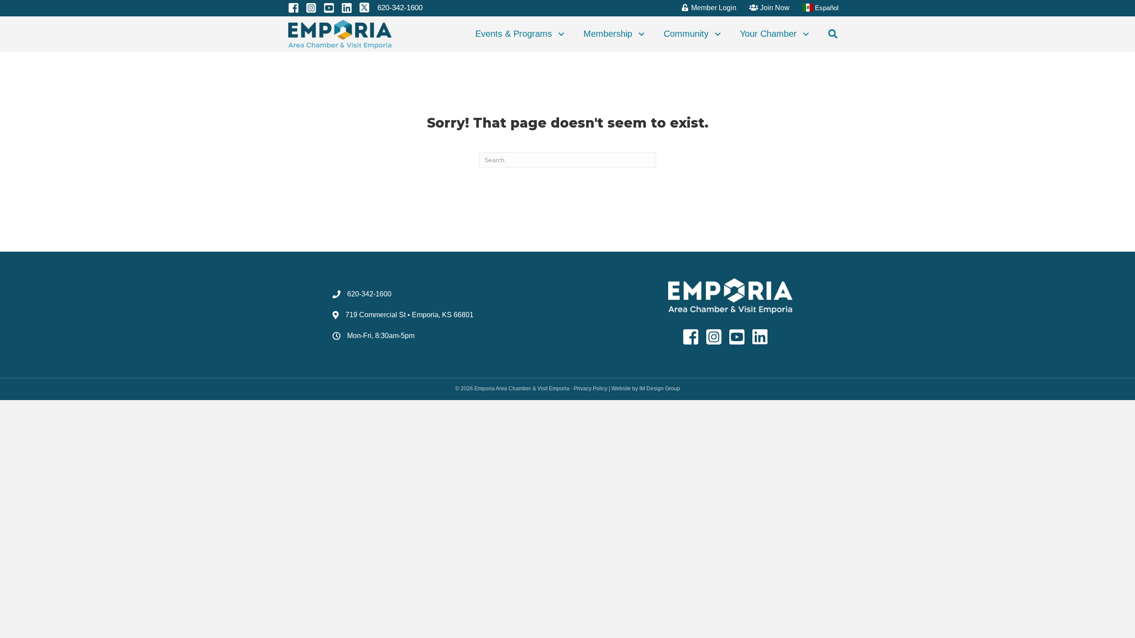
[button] (561, 34)
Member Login (712, 8)
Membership (607, 34)
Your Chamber (768, 34)
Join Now (774, 8)
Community (686, 34)
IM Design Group (659, 388)
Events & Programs (513, 34)
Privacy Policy (590, 388)
